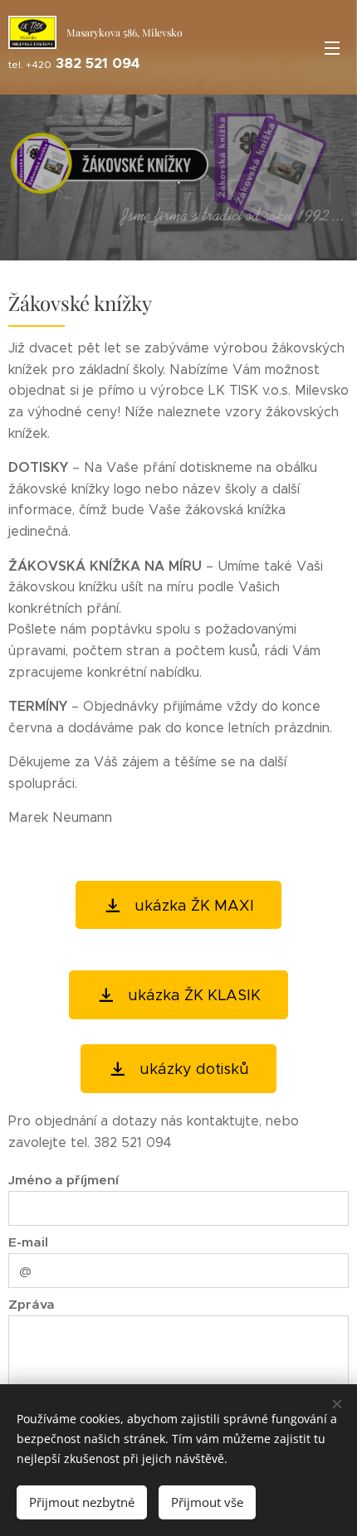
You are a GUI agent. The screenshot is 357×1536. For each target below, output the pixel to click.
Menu (332, 47)
